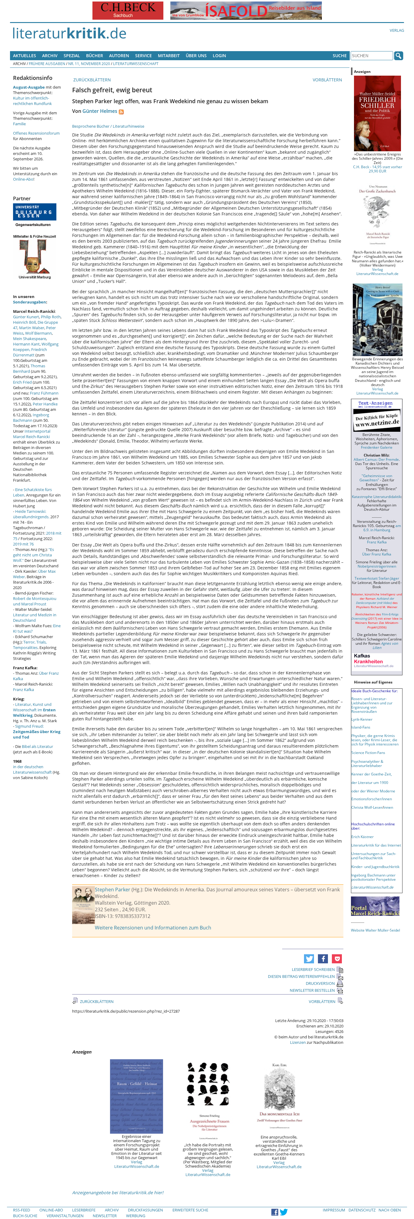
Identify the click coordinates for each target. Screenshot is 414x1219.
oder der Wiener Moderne (373, 790)
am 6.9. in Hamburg (382, 527)
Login (219, 55)
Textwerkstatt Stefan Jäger (377, 578)
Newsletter (105, 1215)
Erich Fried (22, 382)
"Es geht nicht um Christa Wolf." (33, 555)
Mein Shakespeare (29, 338)
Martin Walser (31, 327)
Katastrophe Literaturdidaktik (376, 496)
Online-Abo (23, 179)
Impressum (334, 1210)
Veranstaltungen (65, 1215)
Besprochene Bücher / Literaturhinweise (108, 126)
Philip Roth (51, 316)
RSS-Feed (21, 1210)
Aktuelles (24, 55)
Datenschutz (362, 1210)
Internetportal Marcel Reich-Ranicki (31, 433)
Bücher (94, 55)
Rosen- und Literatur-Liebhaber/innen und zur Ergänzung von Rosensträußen (371, 705)
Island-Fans (360, 727)
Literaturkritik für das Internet (376, 845)
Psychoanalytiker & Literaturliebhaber (367, 763)
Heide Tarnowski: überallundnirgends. (31, 514)
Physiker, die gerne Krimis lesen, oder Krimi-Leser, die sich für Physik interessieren (375, 739)
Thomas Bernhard (29, 368)
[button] (309, 958)
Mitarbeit (169, 55)
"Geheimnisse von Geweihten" (375, 477)
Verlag (397, 30)
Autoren (119, 55)
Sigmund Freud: (36, 731)
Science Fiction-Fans (368, 752)
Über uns (196, 55)
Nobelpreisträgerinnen (377, 566)
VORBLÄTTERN (328, 80)
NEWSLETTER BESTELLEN (312, 990)
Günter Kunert (26, 316)
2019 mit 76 (23, 544)
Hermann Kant (26, 344)
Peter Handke (45, 404)
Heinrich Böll (24, 322)
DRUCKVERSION (320, 983)
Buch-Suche (25, 1215)
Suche (340, 55)
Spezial (72, 55)
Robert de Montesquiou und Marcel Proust (34, 601)
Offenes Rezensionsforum (36, 133)
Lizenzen (298, 1042)
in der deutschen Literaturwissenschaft (32, 769)
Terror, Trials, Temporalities (30, 644)
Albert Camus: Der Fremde (376, 459)
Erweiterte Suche (190, 1210)
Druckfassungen (145, 1210)
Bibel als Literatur (37, 746)
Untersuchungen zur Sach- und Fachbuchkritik (373, 855)
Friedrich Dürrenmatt (30, 352)
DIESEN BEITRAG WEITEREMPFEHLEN (301, 976)
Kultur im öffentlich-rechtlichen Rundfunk (32, 100)
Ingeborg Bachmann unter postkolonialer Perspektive (373, 877)
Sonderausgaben (29, 302)
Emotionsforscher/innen (371, 798)
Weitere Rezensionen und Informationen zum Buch (153, 927)
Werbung (135, 1215)
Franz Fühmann (44, 393)
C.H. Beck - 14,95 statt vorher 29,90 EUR (377, 168)
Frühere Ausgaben (47, 63)
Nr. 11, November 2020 (89, 63)
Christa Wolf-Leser (366, 807)
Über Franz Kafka (376, 554)
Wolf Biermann (38, 333)
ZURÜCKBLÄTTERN (91, 80)
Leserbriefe (83, 1210)
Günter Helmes (99, 111)
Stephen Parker (112, 889)
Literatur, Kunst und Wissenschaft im (34, 710)
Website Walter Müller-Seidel (375, 930)
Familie (19, 123)
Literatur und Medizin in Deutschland (34, 617)
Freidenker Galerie (376, 447)
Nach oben (390, 1210)
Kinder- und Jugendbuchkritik (375, 866)
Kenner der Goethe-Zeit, (371, 774)
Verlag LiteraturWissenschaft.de (136, 1164)
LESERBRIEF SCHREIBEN (313, 969)
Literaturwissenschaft (136, 63)
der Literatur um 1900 (369, 782)
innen (388, 807)
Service (143, 55)
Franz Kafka (23, 689)
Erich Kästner (362, 836)
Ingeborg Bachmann (31, 417)
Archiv (50, 55)
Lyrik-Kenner (361, 719)
